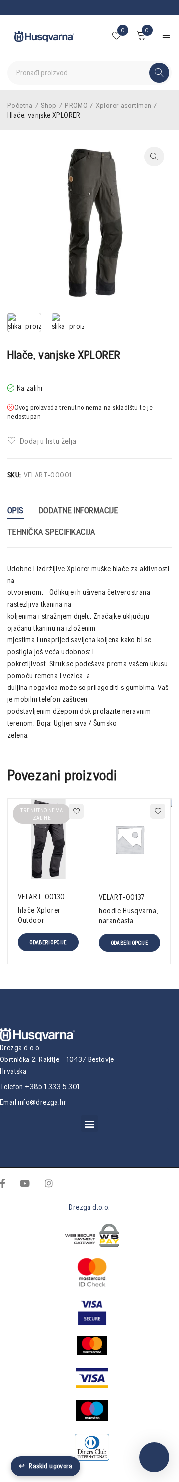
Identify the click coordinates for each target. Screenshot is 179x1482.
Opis (15, 510)
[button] (89, 1123)
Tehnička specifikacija (51, 532)
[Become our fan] (2, 1182)
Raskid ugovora (45, 1466)
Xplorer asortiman (124, 105)
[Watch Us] (25, 1182)
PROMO (76, 105)
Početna (20, 105)
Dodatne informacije (79, 510)
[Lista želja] (43, 440)
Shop (49, 105)
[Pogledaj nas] (49, 1182)
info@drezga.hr (42, 1102)
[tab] (15, 511)
